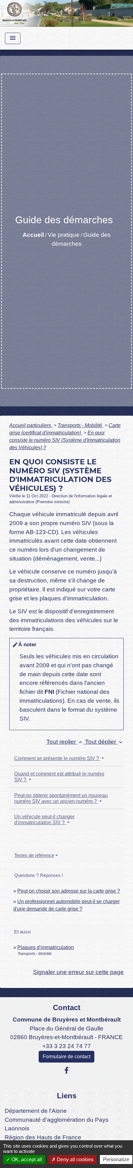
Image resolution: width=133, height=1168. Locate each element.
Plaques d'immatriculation (45, 947)
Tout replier (65, 741)
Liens (66, 1096)
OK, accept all (26, 1159)
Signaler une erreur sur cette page (78, 972)
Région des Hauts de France (43, 1137)
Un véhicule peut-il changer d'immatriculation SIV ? (44, 819)
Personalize (116, 1159)
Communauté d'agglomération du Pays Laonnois (57, 1124)
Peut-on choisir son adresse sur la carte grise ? (68, 891)
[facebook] (66, 1070)
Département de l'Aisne (36, 1111)
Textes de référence (34, 855)
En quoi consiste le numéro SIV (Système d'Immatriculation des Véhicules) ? (64, 440)
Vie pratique (63, 235)
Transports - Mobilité (80, 425)
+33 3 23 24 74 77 (66, 1046)
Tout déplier (104, 741)
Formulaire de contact (66, 1056)
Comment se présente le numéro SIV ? (57, 758)
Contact (66, 1007)
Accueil (33, 235)
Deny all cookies (74, 1159)
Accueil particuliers (30, 425)
